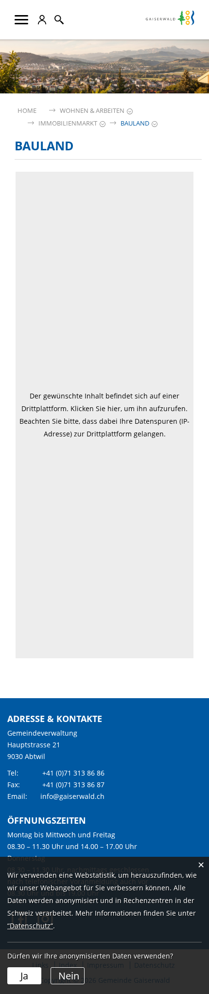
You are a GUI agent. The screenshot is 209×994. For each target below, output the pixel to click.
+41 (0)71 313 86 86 (73, 772)
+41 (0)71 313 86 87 (73, 784)
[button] (92, 111)
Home (26, 111)
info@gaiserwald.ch (72, 796)
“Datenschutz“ (30, 925)
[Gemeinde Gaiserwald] (170, 22)
